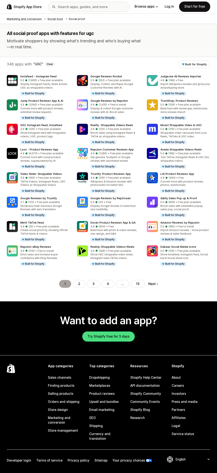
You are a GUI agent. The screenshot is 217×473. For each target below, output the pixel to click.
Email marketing (101, 410)
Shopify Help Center (145, 378)
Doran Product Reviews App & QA (113, 222)
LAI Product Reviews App (177, 173)
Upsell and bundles (104, 402)
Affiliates (179, 418)
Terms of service (49, 460)
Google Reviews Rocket (106, 76)
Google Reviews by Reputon (109, 100)
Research (137, 418)
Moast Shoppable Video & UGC (181, 125)
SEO (92, 418)
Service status (183, 434)
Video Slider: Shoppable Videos (41, 173)
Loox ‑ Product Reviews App (39, 149)
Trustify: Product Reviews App (110, 173)
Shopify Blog (140, 410)
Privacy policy (78, 460)
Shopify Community (145, 394)
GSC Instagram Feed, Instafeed (41, 125)
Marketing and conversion (59, 420)
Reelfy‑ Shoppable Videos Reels (111, 125)
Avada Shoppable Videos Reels (181, 149)
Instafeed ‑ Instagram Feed (38, 76)
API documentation (145, 386)
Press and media (185, 402)
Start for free (194, 6)
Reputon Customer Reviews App (112, 149)
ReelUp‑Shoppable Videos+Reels (112, 246)
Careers (178, 386)
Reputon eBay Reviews (35, 246)
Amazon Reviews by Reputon (179, 222)
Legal (176, 426)
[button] (38, 85)
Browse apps (144, 6)
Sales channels (59, 378)
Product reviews (102, 394)
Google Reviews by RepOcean (110, 198)
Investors (179, 394)
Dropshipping (99, 378)
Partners (178, 410)
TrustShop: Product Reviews (179, 100)
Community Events (145, 402)
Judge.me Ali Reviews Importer (180, 76)
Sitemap (101, 460)
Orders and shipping (63, 402)
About (176, 378)
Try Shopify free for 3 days (108, 336)
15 (138, 284)
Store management (63, 430)
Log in (169, 6)
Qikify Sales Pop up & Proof (178, 198)
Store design (58, 410)
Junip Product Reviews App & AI (41, 100)
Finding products (61, 386)
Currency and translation (99, 436)
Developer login (19, 460)
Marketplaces (99, 386)
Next (152, 284)
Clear (50, 64)
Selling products (60, 394)
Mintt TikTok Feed (32, 222)
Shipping (96, 426)
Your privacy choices (129, 460)
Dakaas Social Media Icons (178, 246)
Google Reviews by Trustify (38, 198)
